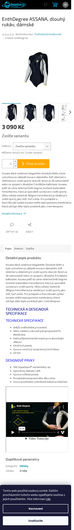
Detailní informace (12, 214)
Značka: (16, 38)
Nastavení (36, 509)
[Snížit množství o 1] (15, 166)
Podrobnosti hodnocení (48, 34)
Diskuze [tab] (18, 249)
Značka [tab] (30, 249)
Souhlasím (35, 521)
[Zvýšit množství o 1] (15, 161)
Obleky (24, 466)
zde (48, 499)
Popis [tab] (8, 249)
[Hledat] (45, 4)
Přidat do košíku (35, 163)
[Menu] (65, 4)
